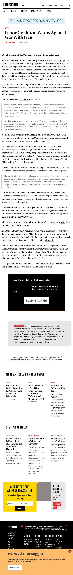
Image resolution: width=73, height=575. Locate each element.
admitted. (49, 240)
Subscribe (53, 5)
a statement (24, 99)
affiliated (57, 69)
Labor (5, 11)
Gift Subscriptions (50, 543)
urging (62, 60)
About (44, 5)
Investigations (36, 11)
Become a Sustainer (38, 542)
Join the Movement (15, 567)
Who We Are (28, 539)
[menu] (23, 5)
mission (28, 255)
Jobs (57, 540)
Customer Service (48, 547)
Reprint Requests (59, 544)
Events (48, 11)
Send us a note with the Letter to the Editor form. (42, 359)
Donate (61, 5)
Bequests (38, 545)
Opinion (24, 11)
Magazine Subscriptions (50, 540)
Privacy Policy (26, 544)
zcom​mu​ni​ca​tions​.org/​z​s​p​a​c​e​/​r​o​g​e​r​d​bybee (31, 342)
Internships (60, 542)
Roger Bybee (10, 42)
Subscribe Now (57, 505)
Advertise (38, 547)
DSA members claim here (36, 300)
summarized (29, 170)
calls (63, 222)
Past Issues (28, 541)
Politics (14, 11)
